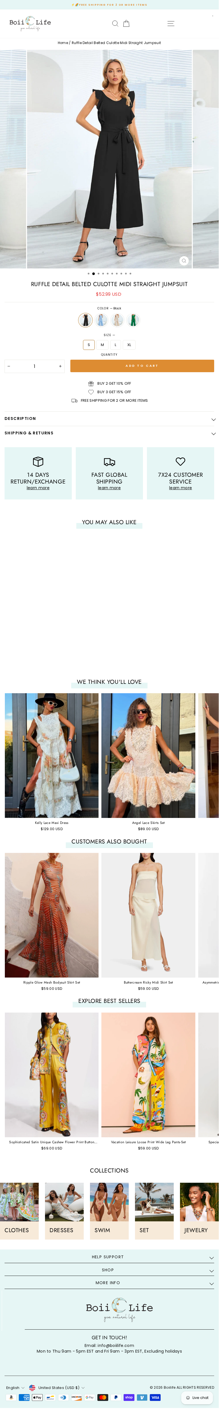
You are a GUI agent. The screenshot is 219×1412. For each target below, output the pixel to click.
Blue (101, 320)
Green (133, 320)
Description (20, 418)
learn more (38, 488)
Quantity (109, 355)
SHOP (108, 1270)
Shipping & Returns (29, 433)
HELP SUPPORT (108, 1257)
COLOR (109, 309)
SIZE (109, 335)
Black (85, 320)
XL (129, 344)
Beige (117, 320)
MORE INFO (108, 1283)
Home (63, 43)
